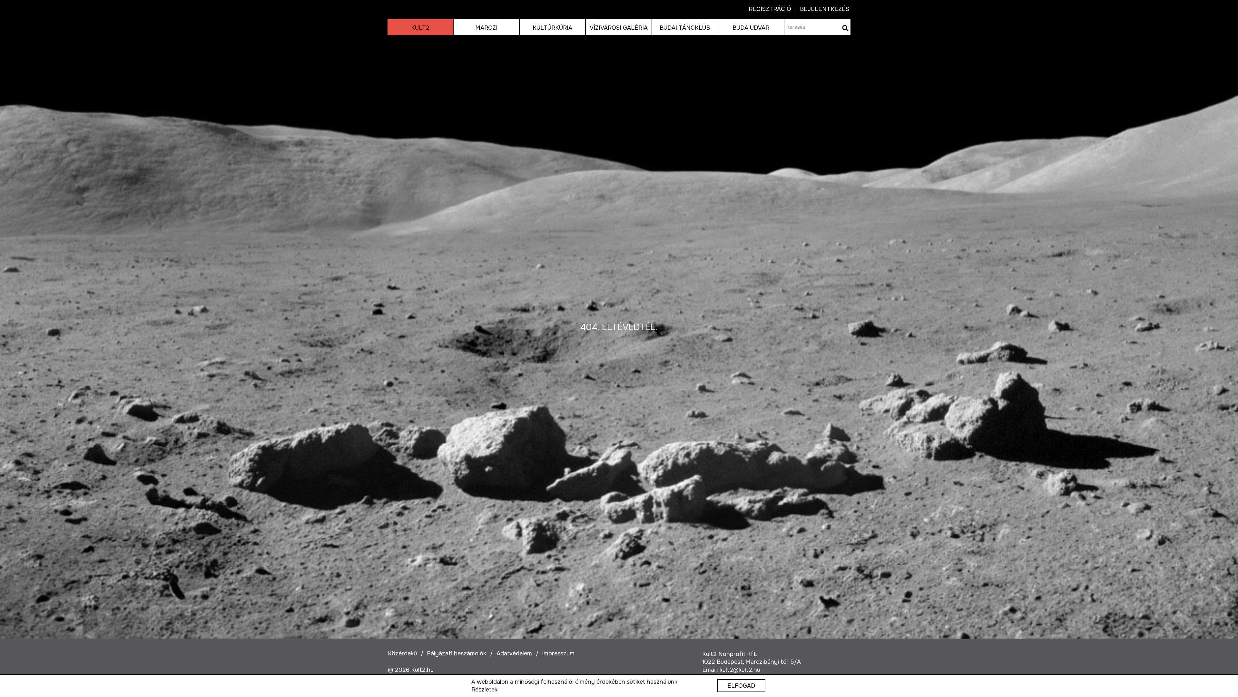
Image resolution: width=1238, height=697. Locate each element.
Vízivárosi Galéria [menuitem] (619, 27)
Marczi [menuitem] (486, 27)
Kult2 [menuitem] (420, 27)
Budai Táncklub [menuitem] (685, 27)
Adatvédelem (514, 653)
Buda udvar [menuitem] (750, 27)
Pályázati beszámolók (456, 653)
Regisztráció (770, 9)
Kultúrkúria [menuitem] (552, 27)
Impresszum (558, 653)
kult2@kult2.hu (740, 669)
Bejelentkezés (820, 9)
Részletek (484, 689)
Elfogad (741, 686)
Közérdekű (402, 653)
